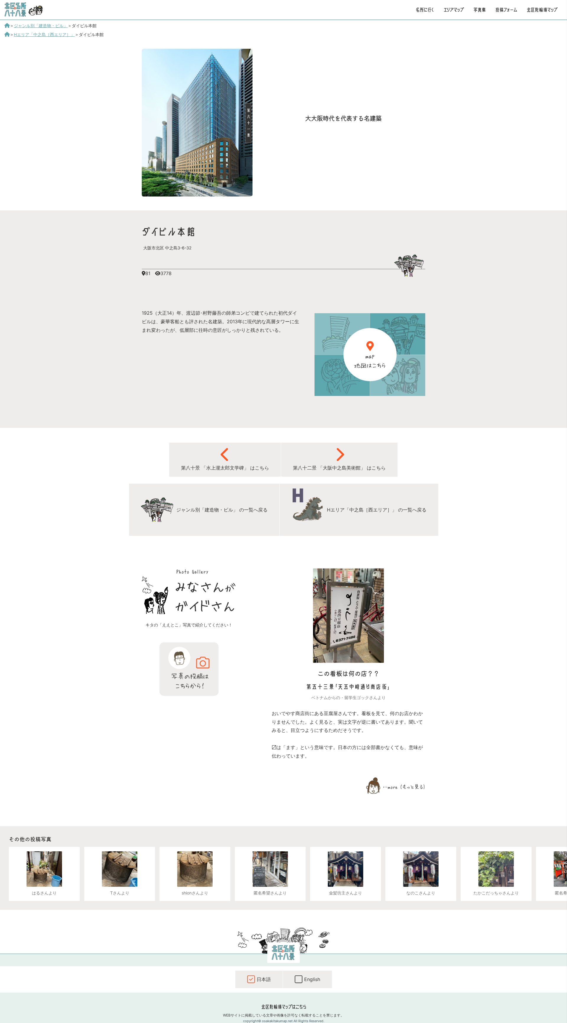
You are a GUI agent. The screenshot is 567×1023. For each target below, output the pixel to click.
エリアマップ (454, 9)
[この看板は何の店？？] (348, 661)
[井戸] (119, 869)
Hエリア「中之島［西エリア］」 (44, 34)
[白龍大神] (345, 869)
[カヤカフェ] (270, 869)
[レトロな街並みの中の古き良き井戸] (195, 869)
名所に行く (425, 9)
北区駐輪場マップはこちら (283, 1006)
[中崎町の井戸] (44, 869)
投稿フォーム (506, 9)
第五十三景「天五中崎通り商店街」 (348, 687)
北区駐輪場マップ (542, 9)
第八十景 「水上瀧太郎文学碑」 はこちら (225, 468)
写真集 (479, 9)
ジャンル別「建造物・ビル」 (41, 25)
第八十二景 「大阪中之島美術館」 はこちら (339, 468)
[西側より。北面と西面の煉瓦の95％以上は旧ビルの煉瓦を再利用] (197, 195)
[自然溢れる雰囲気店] (496, 869)
